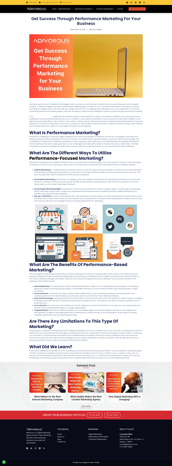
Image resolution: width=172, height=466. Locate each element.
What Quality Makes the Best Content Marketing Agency (86, 398)
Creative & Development (104, 9)
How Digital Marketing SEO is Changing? (124, 398)
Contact (120, 9)
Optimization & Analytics (83, 9)
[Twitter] (44, 448)
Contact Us (61, 442)
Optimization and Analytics (98, 437)
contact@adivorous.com (128, 444)
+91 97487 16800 (126, 447)
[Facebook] (27, 448)
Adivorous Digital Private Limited (87, 462)
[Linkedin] (40, 448)
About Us (60, 437)
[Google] (31, 448)
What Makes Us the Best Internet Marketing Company (47, 398)
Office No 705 (125, 437)
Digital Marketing (64, 9)
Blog (59, 439)
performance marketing (42, 116)
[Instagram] (35, 448)
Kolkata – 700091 (126, 442)
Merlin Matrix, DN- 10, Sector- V (131, 439)
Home (54, 9)
